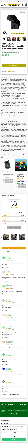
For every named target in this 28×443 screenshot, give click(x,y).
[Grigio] (21, 183)
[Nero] (22, 183)
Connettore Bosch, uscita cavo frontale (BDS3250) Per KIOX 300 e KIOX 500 (7, 173)
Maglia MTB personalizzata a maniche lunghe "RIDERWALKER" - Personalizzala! (20, 174)
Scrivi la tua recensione (15, 227)
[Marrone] (18, 181)
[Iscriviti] (25, 407)
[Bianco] (23, 183)
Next (26, 237)
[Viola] (22, 181)
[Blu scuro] (17, 183)
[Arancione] (17, 181)
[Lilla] (23, 181)
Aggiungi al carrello (15, 65)
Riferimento (4, 50)
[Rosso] (19, 181)
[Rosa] (21, 181)
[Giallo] (15, 181)
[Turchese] (18, 183)
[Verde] (19, 183)
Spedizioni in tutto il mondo (5, 1)
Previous (1, 237)
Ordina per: (5, 251)
